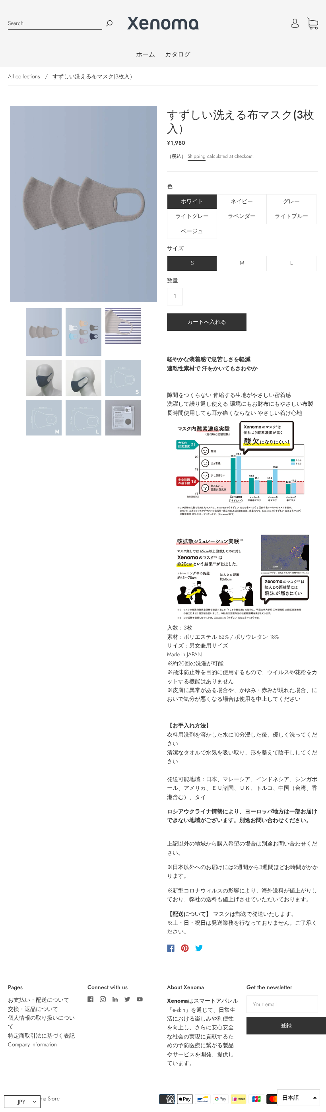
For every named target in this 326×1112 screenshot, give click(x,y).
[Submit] (109, 23)
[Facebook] (171, 948)
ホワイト (192, 201)
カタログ (177, 54)
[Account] (295, 23)
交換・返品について (33, 1009)
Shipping (197, 156)
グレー (291, 201)
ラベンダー (242, 216)
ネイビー (242, 201)
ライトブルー (291, 216)
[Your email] (282, 1004)
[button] (298, 1097)
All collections (24, 76)
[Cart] (312, 25)
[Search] (55, 23)
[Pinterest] (185, 948)
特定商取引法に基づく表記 (41, 1036)
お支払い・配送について (38, 1000)
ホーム (145, 54)
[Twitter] (199, 948)
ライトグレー (192, 216)
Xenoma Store (44, 1098)
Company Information (32, 1044)
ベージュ (192, 231)
